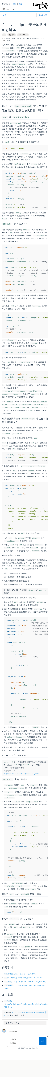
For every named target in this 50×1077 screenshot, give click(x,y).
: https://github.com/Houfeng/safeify (25, 981)
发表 (42, 1041)
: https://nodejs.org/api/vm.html (20, 974)
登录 (15, 4)
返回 (4, 15)
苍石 (3, 38)
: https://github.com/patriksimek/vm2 (23, 978)
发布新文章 (42, 15)
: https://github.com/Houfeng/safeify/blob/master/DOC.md (26, 1004)
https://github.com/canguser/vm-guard (21, 773)
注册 (20, 4)
